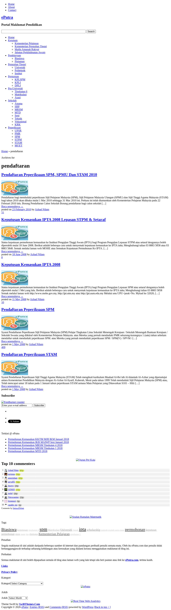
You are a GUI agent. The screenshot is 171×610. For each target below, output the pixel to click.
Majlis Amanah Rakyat (27, 49)
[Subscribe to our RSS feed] (13, 402)
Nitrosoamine (13, 497)
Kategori (6, 583)
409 (3, 347)
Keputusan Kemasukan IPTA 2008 (30, 264)
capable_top (12, 505)
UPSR (18, 130)
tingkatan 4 (34, 530)
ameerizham (12, 478)
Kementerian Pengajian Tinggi (31, 46)
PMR (17, 133)
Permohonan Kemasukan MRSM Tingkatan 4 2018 (35, 445)
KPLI (18, 82)
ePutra (7, 17)
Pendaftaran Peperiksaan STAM (29, 354)
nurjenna (11, 474)
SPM (17, 136)
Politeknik (20, 70)
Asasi (18, 97)
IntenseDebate (18, 508)
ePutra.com (131, 560)
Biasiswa (19, 58)
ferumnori (12, 501)
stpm (17, 534)
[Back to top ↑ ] (102, 607)
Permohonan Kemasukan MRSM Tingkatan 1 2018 (35, 448)
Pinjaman (20, 61)
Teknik (18, 118)
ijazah (75, 530)
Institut (18, 73)
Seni (17, 115)
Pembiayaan (14, 55)
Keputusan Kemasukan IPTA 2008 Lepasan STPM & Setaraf (53, 219)
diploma (33, 534)
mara (23, 534)
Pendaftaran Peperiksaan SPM (27, 309)
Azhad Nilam (42, 209)
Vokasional (20, 121)
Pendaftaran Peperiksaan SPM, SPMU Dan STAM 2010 (49, 174)
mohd (10, 493)
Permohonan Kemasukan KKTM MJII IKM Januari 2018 (38, 439)
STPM (18, 139)
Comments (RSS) (59, 607)
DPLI (18, 85)
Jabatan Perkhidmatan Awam (30, 52)
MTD (18, 112)
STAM (18, 142)
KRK (18, 124)
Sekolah (12, 100)
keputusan (22, 530)
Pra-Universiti (15, 88)
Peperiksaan (14, 127)
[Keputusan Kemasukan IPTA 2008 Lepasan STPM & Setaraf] (14, 239)
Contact (12, 10)
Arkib (4, 597)
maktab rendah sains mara (112, 530)
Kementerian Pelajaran (27, 43)
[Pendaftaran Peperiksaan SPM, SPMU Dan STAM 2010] (14, 194)
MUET (18, 145)
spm (43, 529)
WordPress (87, 607)
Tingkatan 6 (21, 91)
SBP (17, 106)
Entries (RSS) (37, 607)
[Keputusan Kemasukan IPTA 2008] (14, 284)
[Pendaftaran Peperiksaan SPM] (14, 329)
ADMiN (11, 489)
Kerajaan (13, 40)
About (11, 7)
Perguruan (13, 76)
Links (4, 566)
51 (2, 212)
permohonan (135, 529)
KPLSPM (20, 79)
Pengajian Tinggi (17, 64)
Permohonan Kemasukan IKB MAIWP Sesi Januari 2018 (38, 442)
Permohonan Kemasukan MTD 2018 (27, 451)
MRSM (19, 109)
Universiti (20, 67)
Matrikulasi (21, 94)
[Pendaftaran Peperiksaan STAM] (14, 374)
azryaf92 (11, 482)
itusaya (11, 486)
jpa (27, 534)
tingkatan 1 (75, 534)
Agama (18, 103)
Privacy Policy (9, 572)
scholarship (93, 529)
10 (2, 302)
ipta (82, 529)
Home (11, 4)
